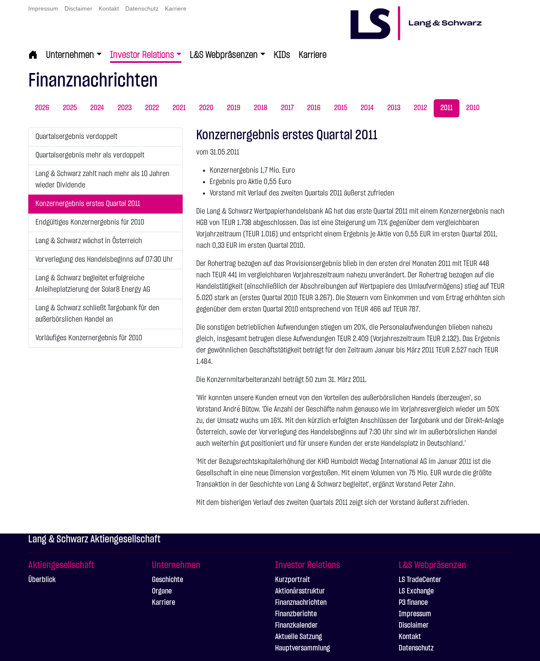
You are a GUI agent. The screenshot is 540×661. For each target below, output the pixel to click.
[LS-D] (431, 18)
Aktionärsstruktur (300, 591)
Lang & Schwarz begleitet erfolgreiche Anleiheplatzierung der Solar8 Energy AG (92, 283)
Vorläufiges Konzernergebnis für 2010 (88, 338)
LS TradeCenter (420, 580)
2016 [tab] (314, 108)
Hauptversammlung (302, 648)
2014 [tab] (367, 108)
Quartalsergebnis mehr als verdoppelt (89, 155)
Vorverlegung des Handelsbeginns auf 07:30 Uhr (104, 259)
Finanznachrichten (301, 603)
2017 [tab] (287, 108)
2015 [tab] (340, 108)
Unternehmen (70, 55)
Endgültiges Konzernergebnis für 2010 (89, 222)
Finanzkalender (296, 625)
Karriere (175, 8)
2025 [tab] (70, 108)
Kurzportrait (292, 580)
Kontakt (109, 8)
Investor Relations (142, 55)
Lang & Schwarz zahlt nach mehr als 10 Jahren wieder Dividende (102, 179)
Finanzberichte (296, 614)
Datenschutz (142, 8)
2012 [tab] (420, 108)
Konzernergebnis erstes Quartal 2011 (87, 204)
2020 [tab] (206, 108)
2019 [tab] (233, 108)
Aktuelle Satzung (298, 637)
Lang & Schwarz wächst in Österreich (88, 241)
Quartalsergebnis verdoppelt (76, 137)
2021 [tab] (179, 108)
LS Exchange (416, 591)
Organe (162, 591)
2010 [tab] (473, 108)
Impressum (43, 8)
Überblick (42, 580)
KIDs (282, 55)
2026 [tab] (42, 108)
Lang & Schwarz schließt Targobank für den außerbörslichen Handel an (97, 313)
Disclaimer (78, 8)
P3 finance (413, 603)
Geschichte (167, 580)
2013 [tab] (393, 108)
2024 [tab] (97, 108)
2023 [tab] (125, 108)
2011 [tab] (446, 108)
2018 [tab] (260, 108)
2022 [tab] (152, 108)
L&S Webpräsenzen (224, 55)
